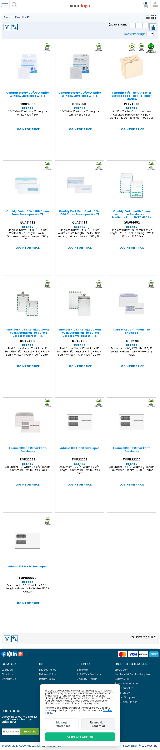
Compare (152, 27)
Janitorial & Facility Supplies (132, 674)
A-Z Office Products (89, 674)
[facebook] (3, 654)
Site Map (82, 669)
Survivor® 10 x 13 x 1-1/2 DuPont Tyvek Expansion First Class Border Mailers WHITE (27, 333)
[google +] (20, 654)
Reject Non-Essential (98, 724)
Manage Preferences (62, 724)
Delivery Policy (48, 674)
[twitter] (9, 654)
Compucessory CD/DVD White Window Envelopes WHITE (27, 94)
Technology (122, 692)
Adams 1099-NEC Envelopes (79, 448)
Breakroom (122, 669)
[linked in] (15, 653)
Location (7, 669)
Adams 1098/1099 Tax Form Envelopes (28, 449)
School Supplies (125, 697)
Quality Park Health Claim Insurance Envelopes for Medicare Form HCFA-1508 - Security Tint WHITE (131, 215)
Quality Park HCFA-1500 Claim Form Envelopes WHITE (27, 212)
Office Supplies (124, 688)
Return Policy (47, 679)
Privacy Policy (47, 669)
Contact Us (9, 679)
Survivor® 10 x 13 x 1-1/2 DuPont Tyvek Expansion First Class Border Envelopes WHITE (79, 333)
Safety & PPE (122, 679)
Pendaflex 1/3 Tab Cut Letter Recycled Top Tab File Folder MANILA (131, 96)
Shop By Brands (87, 679)
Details (27, 108)
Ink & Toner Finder (126, 702)
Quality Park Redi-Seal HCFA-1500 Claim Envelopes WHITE (79, 212)
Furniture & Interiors (127, 683)
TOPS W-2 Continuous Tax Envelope (131, 331)
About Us (7, 674)
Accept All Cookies (80, 736)
